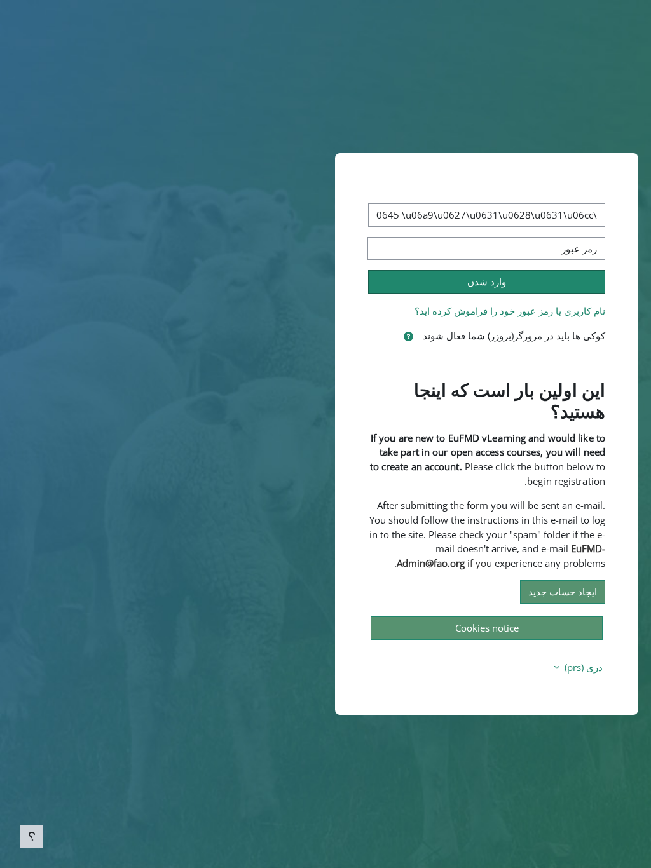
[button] (408, 336)
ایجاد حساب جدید (562, 591)
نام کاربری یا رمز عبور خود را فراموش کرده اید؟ (510, 310)
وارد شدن (486, 281)
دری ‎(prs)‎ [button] (582, 667)
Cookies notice (487, 627)
